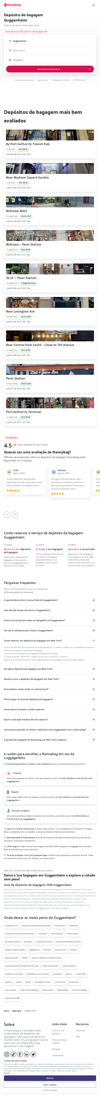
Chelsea (73, 950)
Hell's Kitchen (48, 990)
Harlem (19, 982)
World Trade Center (51, 966)
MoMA (25, 958)
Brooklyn (28, 942)
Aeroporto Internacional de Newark (36, 925)
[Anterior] (7, 515)
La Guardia (42, 934)
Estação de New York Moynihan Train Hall (21, 966)
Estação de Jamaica (44, 942)
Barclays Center (11, 958)
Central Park (81, 974)
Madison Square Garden (15, 950)
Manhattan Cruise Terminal (38, 974)
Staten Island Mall (12, 998)
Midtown (47, 950)
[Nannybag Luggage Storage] (15, 5)
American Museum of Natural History (47, 958)
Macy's (69, 974)
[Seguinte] (15, 515)
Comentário (57, 1055)
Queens (8, 982)
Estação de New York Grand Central (19, 934)
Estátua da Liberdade (14, 974)
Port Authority (57, 934)
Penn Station (60, 925)
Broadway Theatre (12, 942)
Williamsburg (63, 990)
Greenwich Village (79, 990)
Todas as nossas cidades (59, 1041)
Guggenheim (34, 950)
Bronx (28, 982)
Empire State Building (29, 990)
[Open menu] (93, 5)
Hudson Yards (60, 950)
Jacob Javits (60, 982)
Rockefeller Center (43, 982)
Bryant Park (74, 982)
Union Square (10, 990)
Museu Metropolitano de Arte (69, 942)
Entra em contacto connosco (18, 592)
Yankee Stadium (69, 966)
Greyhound (57, 974)
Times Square (72, 934)
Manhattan (74, 925)
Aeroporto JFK (11, 925)
